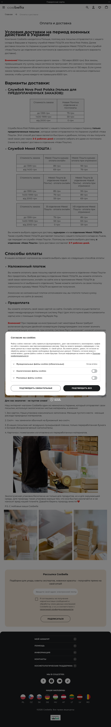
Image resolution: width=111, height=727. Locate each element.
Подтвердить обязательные (35, 388)
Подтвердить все (82, 388)
